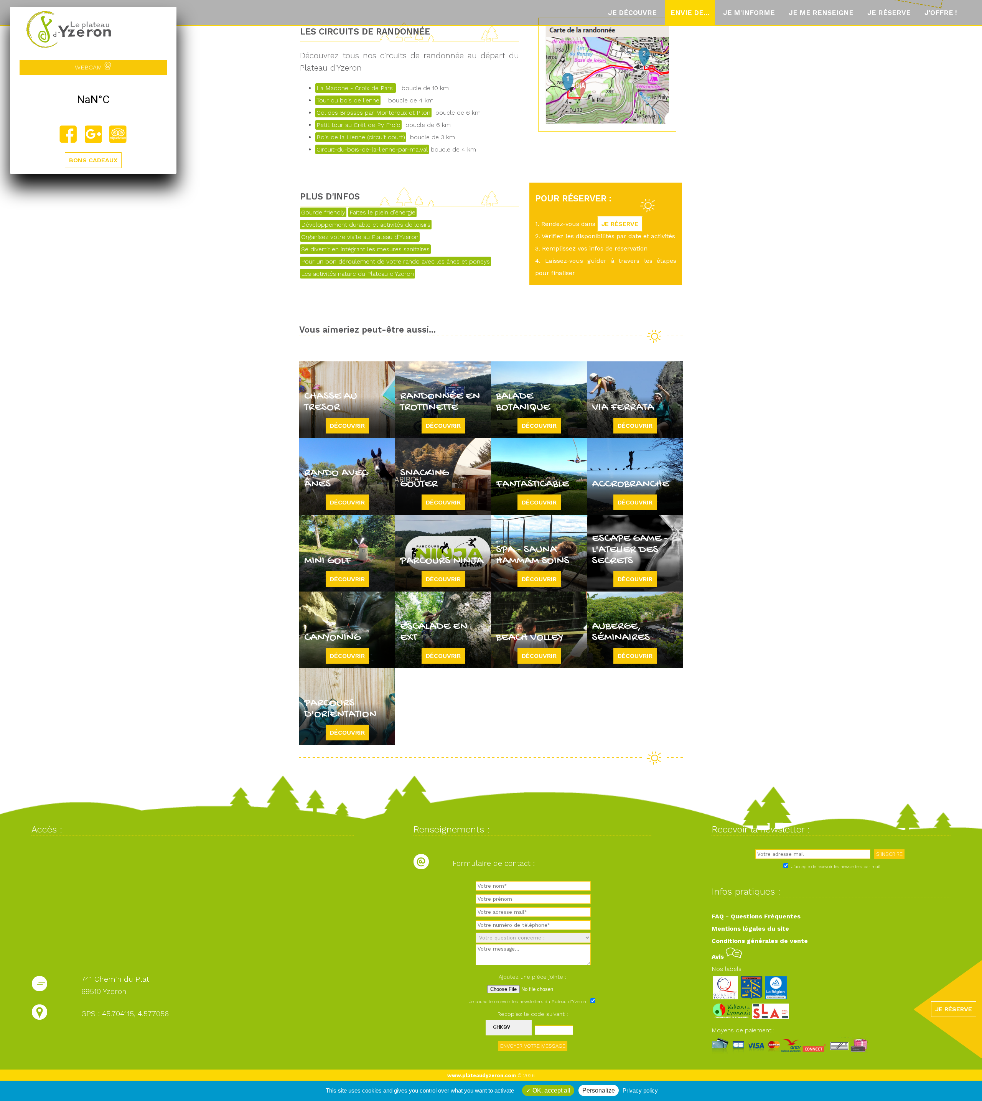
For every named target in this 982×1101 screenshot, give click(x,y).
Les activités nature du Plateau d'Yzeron (357, 273)
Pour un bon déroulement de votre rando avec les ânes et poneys (395, 261)
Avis (719, 956)
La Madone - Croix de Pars (355, 88)
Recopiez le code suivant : (533, 1014)
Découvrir (347, 425)
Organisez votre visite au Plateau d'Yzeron (360, 237)
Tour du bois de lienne (347, 100)
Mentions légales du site (750, 928)
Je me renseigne (821, 12)
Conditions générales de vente (760, 940)
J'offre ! (940, 12)
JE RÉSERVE (619, 223)
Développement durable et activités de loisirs (365, 224)
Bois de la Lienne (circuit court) (360, 137)
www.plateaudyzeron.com (481, 1075)
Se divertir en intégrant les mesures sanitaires (365, 249)
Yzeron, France (93, 100)
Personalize (598, 1090)
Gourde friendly (323, 212)
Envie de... (690, 12)
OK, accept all (550, 1090)
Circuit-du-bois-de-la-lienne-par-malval (372, 149)
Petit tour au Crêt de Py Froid (358, 125)
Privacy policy (640, 1090)
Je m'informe (749, 12)
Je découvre (632, 12)
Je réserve (889, 12)
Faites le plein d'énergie (382, 212)
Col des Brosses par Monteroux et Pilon (373, 112)
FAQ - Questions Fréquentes (756, 916)
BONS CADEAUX (93, 160)
